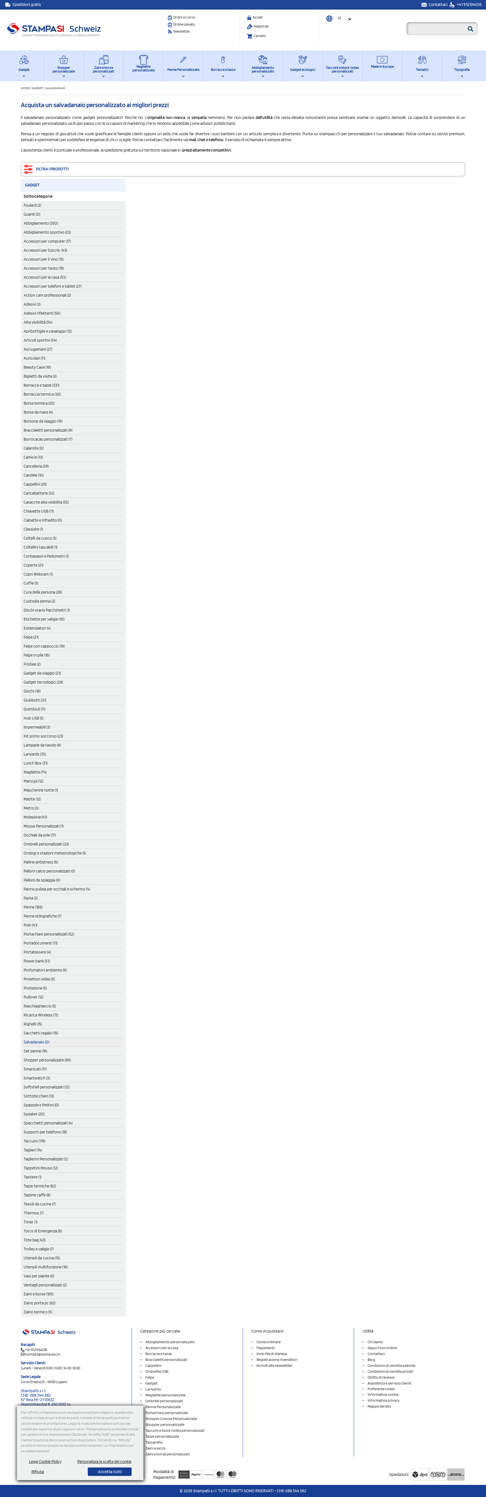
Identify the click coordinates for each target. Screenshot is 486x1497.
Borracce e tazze (223, 69)
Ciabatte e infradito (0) (43, 520)
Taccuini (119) (34, 1141)
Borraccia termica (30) (42, 394)
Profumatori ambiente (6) (45, 970)
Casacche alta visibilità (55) (46, 502)
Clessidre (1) (33, 529)
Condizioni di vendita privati (390, 1371)
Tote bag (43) (35, 1240)
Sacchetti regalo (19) (41, 1033)
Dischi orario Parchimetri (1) (47, 610)
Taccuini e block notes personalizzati (342, 69)
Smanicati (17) (35, 1069)
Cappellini (153, 1365)
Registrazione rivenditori (276, 1359)
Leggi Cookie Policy (45, 1461)
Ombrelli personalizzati (164, 1401)
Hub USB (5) (34, 718)
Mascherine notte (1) (41, 790)
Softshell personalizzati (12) (46, 1087)
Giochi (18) (32, 691)
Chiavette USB (156, 1371)
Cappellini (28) (35, 484)
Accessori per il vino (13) (44, 259)
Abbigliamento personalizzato (263, 69)
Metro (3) (31, 808)
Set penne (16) (35, 1051)
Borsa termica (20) (39, 403)
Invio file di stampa (271, 1353)
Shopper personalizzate (64, 69)
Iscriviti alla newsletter (274, 1365)
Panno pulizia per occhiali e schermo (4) (57, 889)
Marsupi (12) (33, 781)
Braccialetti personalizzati (166, 1359)
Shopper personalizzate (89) (47, 1060)
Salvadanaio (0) (36, 1042)
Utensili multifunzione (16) (46, 1267)
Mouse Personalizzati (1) (44, 826)
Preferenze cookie (381, 1389)
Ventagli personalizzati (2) (45, 1285)
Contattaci (438, 4)
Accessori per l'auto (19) (44, 268)
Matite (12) (32, 799)
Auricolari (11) (34, 358)
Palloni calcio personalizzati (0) (49, 871)
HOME (25, 88)
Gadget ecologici (302, 69)
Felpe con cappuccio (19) (44, 646)
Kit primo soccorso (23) (43, 736)
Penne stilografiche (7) (42, 916)
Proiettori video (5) (39, 979)
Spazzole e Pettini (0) (41, 1105)
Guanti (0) (32, 214)
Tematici (422, 69)
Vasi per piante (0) (39, 1276)
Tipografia (462, 69)
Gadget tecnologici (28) (43, 682)
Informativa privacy (384, 1400)
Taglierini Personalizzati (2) (46, 1159)
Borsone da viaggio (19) (43, 421)
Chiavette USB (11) (39, 511)
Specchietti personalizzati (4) (48, 1123)
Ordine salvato (184, 24)
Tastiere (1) (32, 1177)
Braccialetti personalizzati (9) (48, 430)
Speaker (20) (34, 1114)
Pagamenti (265, 1347)
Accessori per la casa (161, 1347)
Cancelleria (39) (36, 466)
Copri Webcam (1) (38, 574)
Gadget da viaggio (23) (42, 673)
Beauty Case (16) (37, 367)
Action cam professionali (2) (47, 295)
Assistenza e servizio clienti (389, 1383)
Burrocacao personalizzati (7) (48, 439)
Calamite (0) (34, 448)
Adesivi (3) (32, 304)
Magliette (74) (35, 772)
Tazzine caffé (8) (37, 1195)
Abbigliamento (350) (41, 223)
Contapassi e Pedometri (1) (46, 556)
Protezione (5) (35, 988)
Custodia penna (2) (39, 601)
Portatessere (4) (37, 952)
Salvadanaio (55, 88)
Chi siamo (375, 1342)
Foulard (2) (32, 205)
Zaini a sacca (155, 1448)
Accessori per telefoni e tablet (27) (53, 286)
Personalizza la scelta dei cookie (104, 1461)
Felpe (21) (31, 637)
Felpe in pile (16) (37, 655)
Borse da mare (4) (38, 412)
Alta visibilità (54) (38, 322)
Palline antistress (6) (41, 862)
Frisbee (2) (32, 664)
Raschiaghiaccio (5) (40, 1006)
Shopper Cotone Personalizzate (171, 1418)
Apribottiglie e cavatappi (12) (48, 331)
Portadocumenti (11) (40, 943)
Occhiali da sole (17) (40, 835)
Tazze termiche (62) (40, 1186)
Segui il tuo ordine (382, 1347)
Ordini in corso (184, 17)
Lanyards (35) (35, 754)
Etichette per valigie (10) (44, 619)
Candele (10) (34, 475)
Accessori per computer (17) (47, 241)
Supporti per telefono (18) (45, 1132)
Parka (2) (31, 898)
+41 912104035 (469, 4)
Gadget (24, 69)
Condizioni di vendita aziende (391, 1365)
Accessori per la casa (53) (45, 277)
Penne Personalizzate (183, 69)
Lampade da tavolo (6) (42, 745)
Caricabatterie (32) (39, 493)
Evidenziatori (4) (37, 628)
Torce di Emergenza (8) (43, 1231)
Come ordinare (268, 1342)
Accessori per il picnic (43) (45, 250)
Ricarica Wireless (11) (41, 1015)
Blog (371, 1359)
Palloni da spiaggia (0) (42, 880)
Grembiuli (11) (34, 709)
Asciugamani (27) (38, 349)
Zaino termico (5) (38, 1312)
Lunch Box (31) (36, 763)
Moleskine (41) (35, 817)
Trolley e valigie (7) (39, 1249)
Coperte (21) (33, 565)
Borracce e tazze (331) (41, 385)
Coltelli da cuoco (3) (40, 538)
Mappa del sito (379, 1406)
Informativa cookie (383, 1394)
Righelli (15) (33, 1024)
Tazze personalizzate (162, 1436)
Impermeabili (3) (37, 727)
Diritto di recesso (381, 1377)
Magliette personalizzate (143, 68)
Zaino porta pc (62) (39, 1303)
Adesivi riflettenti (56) (42, 313)
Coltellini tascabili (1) (40, 547)
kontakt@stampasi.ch (42, 1354)
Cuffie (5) (31, 583)
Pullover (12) (33, 997)
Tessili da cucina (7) (40, 1204)
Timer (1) (30, 1222)
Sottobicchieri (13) (39, 1096)
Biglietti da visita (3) (40, 376)
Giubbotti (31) (35, 700)
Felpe (149, 1377)
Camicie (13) (33, 457)
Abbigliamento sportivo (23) (47, 232)
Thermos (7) (34, 1213)
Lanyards (153, 1389)
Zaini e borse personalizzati (103, 69)
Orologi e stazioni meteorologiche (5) (55, 853)
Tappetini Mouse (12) (41, 1168)
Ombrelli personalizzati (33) (46, 844)
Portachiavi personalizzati (166, 1412)
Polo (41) (30, 925)
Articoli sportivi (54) (40, 340)
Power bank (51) (37, 961)
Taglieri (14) (33, 1150)
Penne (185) (33, 907)
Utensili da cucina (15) (42, 1258)
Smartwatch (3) (37, 1078)
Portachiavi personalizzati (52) (49, 934)
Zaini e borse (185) (38, 1294)
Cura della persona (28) (43, 592)
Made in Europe (382, 66)
